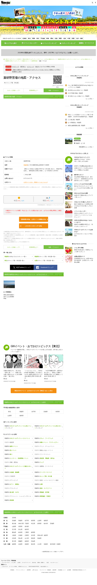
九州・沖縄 (79, 38)
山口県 (27, 538)
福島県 (21, 415)
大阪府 (14, 535)
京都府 (20, 535)
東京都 (14, 523)
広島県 (14, 538)
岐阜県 (20, 532)
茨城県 (52, 523)
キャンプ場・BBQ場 (12, 83)
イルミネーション (54, 562)
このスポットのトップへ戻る (33, 226)
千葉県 (27, 523)
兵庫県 (27, 535)
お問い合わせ (35, 570)
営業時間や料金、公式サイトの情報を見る (33, 219)
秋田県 (58, 411)
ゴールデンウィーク (26, 562)
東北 (29, 38)
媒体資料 (54, 570)
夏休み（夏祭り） (41, 562)
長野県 (20, 526)
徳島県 (27, 541)
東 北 (5, 520)
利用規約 (12, 570)
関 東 (5, 523)
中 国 (5, 538)
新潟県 (27, 526)
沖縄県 (58, 544)
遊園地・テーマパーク (86, 43)
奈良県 (33, 535)
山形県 (10, 415)
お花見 (19, 562)
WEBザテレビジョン (22, 566)
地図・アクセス (53, 90)
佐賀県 (20, 544)
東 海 (5, 532)
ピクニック (30, 67)
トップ (13, 90)
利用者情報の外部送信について (79, 570)
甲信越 (43, 38)
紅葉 (48, 562)
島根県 (39, 538)
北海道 (24, 38)
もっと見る (89, 98)
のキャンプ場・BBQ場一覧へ (45, 256)
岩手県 (34, 411)
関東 (33, 38)
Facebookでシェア (47, 267)
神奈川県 (21, 523)
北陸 (56, 38)
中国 (68, 38)
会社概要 (69, 570)
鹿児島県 (52, 544)
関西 (60, 38)
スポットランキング (68, 43)
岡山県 (20, 538)
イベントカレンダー (30, 43)
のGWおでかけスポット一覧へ (16, 256)
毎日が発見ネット (44, 566)
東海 (47, 38)
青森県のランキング (18, 427)
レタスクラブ (5, 566)
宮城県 (46, 411)
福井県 (27, 529)
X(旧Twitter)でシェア (23, 267)
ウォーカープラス (6, 562)
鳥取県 (33, 538)
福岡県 (14, 544)
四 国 (5, 541)
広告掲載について (62, 570)
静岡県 (33, 532)
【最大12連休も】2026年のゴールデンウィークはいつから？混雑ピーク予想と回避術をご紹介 (36, 70)
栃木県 (46, 523)
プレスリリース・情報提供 (45, 570)
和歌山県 (40, 535)
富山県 (20, 529)
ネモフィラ (15, 67)
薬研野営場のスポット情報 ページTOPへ (53, 551)
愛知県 (14, 532)
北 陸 (5, 529)
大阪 (64, 38)
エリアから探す (11, 43)
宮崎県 (46, 544)
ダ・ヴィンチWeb (13, 566)
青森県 (26, 165)
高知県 (33, 541)
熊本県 (33, 544)
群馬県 (39, 523)
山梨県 (14, 526)
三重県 (27, 532)
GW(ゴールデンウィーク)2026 (12, 38)
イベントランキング (49, 43)
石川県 (14, 529)
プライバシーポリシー (20, 570)
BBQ (36, 67)
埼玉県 (33, 523)
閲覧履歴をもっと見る (86, 147)
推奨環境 (29, 570)
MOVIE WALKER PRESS (34, 566)
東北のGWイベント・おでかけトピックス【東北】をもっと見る (34, 391)
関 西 (5, 535)
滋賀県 (46, 535)
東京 (37, 38)
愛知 (51, 38)
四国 (73, 38)
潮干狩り (23, 67)
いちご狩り (13, 562)
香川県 (14, 541)
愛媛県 (20, 541)
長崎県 (27, 544)
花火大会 (34, 562)
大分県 (39, 544)
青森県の (17, 438)
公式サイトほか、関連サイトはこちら (35, 182)
